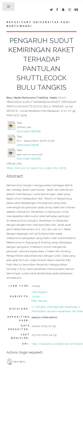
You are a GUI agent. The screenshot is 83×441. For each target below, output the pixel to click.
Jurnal (36, 296)
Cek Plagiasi (39, 292)
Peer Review (39, 300)
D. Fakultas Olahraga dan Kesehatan (55, 306)
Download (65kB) (28, 144)
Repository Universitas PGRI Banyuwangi (38, 24)
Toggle (9, 7)
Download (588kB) (29, 131)
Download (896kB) (29, 158)
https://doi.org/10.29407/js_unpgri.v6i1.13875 (36, 168)
